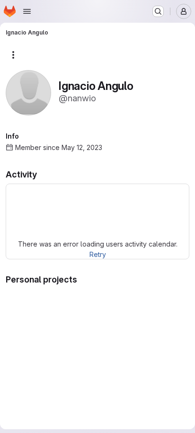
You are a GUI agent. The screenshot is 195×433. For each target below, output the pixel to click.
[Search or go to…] (158, 11)
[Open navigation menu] (27, 11)
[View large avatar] (28, 92)
